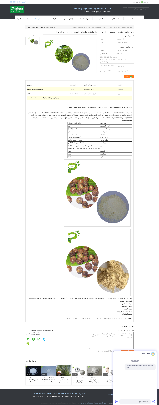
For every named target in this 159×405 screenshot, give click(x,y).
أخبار (131, 19)
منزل (28, 27)
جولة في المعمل (69, 19)
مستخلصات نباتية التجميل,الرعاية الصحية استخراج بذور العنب (96, 318)
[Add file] (153, 401)
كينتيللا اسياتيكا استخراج (120, 318)
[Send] (116, 401)
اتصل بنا (100, 19)
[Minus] (116, 353)
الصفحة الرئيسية (22, 19)
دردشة (127, 76)
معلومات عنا (53, 19)
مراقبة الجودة (84, 19)
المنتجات (39, 19)
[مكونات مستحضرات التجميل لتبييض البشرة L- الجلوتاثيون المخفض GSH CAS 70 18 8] (79, 370)
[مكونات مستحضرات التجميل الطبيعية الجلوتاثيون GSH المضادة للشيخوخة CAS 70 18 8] (109, 370)
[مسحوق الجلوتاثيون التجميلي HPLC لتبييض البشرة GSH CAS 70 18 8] (94, 370)
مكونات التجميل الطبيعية (47, 27)
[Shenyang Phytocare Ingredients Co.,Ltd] (22, 9)
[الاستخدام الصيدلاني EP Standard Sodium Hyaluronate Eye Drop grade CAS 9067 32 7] (48, 370)
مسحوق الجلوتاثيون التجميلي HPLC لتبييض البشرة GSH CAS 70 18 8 (94, 381)
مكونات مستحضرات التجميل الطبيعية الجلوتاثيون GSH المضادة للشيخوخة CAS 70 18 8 (109, 382)
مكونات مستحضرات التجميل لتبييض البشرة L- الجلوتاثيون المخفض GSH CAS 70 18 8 (79, 381)
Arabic (146, 2)
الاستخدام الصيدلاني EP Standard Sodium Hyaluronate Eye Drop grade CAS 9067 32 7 (48, 382)
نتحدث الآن (136, 2)
